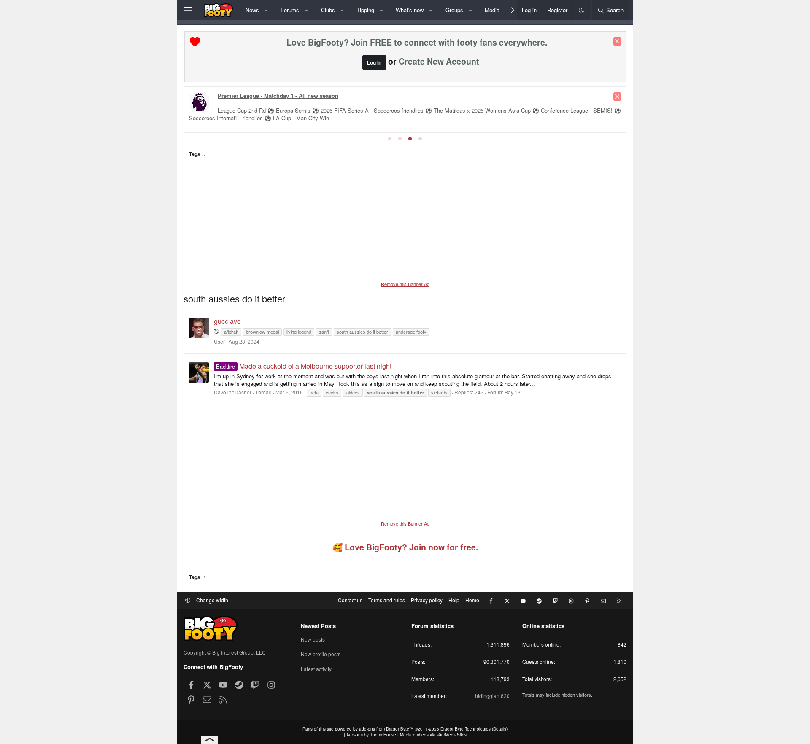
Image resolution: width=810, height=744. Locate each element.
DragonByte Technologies (465, 729)
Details (499, 729)
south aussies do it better (362, 331)
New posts (313, 639)
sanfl (324, 331)
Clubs (328, 10)
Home (472, 600)
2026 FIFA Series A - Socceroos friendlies (372, 110)
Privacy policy (427, 600)
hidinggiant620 (492, 695)
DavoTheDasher (232, 392)
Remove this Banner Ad (405, 283)
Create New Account (439, 61)
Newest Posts (318, 626)
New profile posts (320, 654)
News (252, 10)
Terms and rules (386, 600)
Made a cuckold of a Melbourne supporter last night (303, 366)
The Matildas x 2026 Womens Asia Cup (482, 110)
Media (492, 10)
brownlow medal (262, 331)
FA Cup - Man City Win (301, 118)
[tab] (390, 138)
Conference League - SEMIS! (577, 110)
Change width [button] (212, 600)
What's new (410, 10)
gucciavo (227, 321)
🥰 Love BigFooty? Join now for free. (405, 547)
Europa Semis (293, 110)
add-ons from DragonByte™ (386, 729)
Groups (454, 10)
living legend (298, 331)
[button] (266, 10)
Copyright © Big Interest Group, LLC (225, 652)
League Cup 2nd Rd (242, 110)
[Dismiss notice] (617, 41)
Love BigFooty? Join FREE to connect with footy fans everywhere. (416, 42)
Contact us (350, 600)
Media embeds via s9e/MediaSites (433, 735)
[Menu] (188, 10)
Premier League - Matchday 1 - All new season (278, 96)
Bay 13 (513, 392)
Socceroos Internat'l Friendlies (226, 118)
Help (453, 600)
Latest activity (316, 668)
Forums (290, 10)
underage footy (411, 331)
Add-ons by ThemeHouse (371, 735)
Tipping (365, 10)
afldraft (231, 331)
